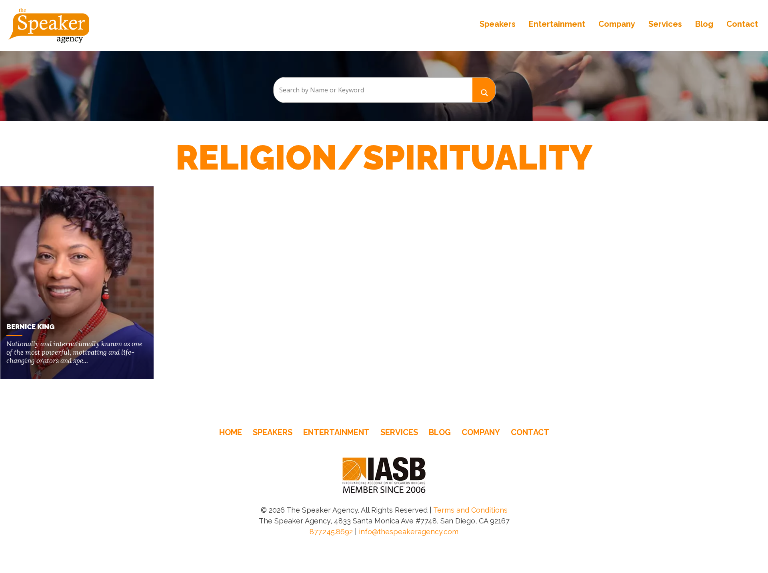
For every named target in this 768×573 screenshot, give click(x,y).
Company (616, 24)
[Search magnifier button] (484, 89)
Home (230, 432)
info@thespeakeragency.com (408, 531)
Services (665, 24)
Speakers (498, 24)
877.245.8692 (331, 531)
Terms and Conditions (470, 510)
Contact (742, 24)
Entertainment (557, 24)
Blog (704, 24)
